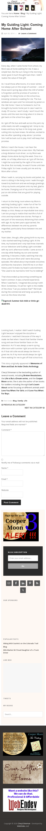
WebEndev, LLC (23, 826)
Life (25, 401)
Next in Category (34, 407)
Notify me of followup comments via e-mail (20, 462)
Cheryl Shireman (24, 823)
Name (4, 468)
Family (20, 401)
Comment (6, 430)
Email (4, 479)
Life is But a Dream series (16, 378)
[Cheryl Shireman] (23, 9)
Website (5, 490)
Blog (15, 401)
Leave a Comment (28, 33)
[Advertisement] (21, 617)
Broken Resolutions (32, 375)
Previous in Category (14, 404)
